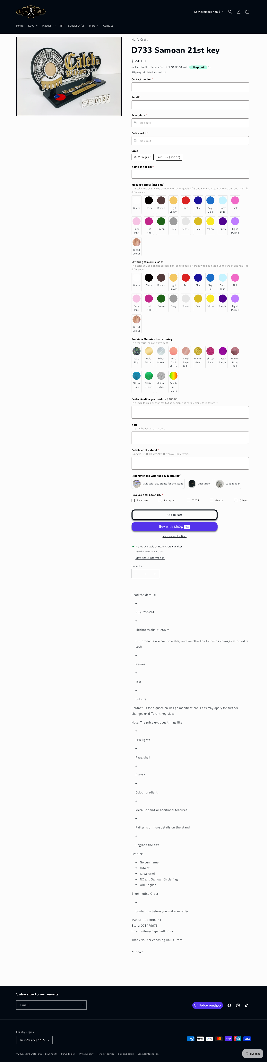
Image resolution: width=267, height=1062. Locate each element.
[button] (32, 25)
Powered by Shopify (47, 1053)
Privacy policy (86, 1053)
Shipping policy (126, 1053)
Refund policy (68, 1053)
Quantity (137, 566)
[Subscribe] (82, 1005)
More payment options (175, 536)
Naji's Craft (30, 1053)
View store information (150, 558)
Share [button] (139, 952)
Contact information (148, 1053)
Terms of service (105, 1053)
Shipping (136, 72)
